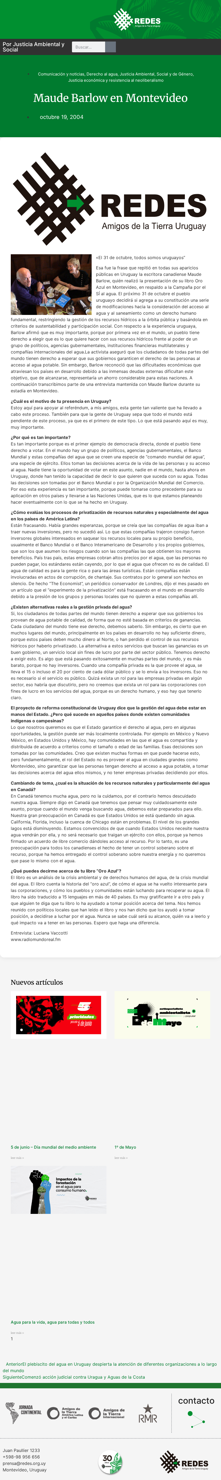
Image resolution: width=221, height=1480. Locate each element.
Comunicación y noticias (61, 74)
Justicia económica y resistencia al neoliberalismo (116, 80)
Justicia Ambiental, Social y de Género (156, 74)
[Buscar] (110, 47)
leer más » (17, 1158)
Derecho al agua (102, 74)
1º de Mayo (125, 1147)
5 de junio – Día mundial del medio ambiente (53, 1147)
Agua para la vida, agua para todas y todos (53, 1322)
